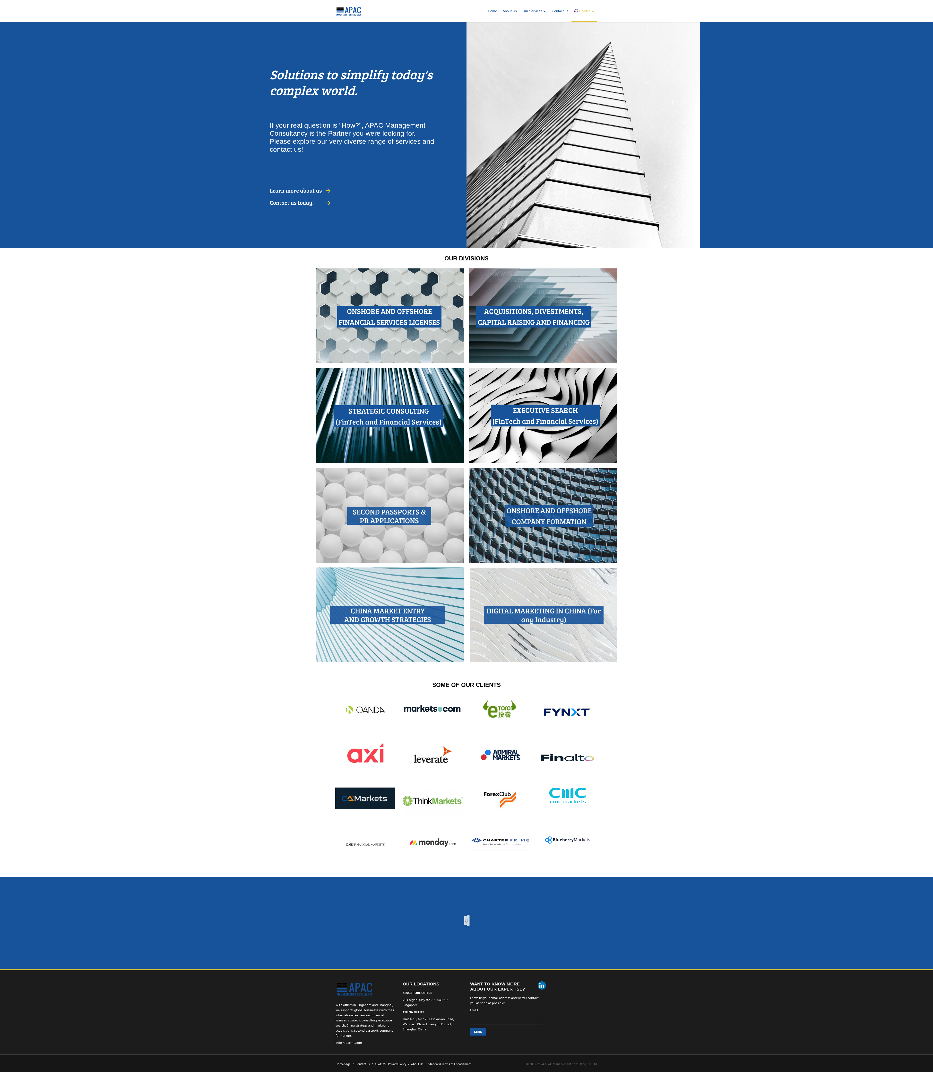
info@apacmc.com (349, 1043)
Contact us (560, 11)
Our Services (532, 11)
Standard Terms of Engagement (449, 1064)
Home (492, 11)
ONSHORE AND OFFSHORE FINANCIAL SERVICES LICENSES (389, 316)
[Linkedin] (542, 986)
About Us (510, 11)
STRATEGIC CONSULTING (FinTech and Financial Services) (389, 416)
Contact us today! (292, 202)
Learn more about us (296, 190)
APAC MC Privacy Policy (392, 1064)
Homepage (345, 1064)
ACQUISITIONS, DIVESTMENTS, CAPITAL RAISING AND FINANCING (534, 316)
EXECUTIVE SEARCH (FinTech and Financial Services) (545, 415)
